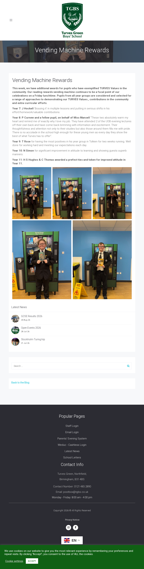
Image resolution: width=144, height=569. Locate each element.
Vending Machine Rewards (42, 80)
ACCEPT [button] (32, 561)
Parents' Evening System (72, 438)
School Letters (72, 457)
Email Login (72, 432)
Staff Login (72, 425)
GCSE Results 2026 (31, 316)
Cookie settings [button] (14, 561)
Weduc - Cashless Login (72, 444)
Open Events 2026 (31, 327)
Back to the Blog (20, 382)
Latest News (72, 451)
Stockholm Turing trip (33, 339)
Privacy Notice (72, 519)
